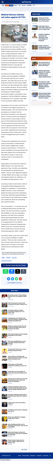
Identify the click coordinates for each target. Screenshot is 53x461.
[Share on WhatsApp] (16, 278)
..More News (24, 449)
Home (19, 455)
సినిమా (15, 5)
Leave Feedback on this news (14, 282)
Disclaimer (32, 455)
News (11, 5)
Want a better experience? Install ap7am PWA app (5, 460)
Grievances (45, 455)
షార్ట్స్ (7, 5)
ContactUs (39, 455)
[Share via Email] (20, 278)
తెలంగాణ (24, 5)
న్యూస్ (3, 5)
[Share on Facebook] (8, 278)
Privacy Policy (25, 455)
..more (49, 53)
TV (33, 5)
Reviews (29, 5)
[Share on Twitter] (12, 278)
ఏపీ (19, 5)
